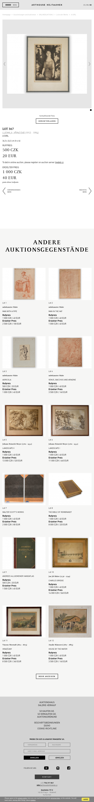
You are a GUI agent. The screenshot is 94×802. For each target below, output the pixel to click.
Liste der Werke (62, 14)
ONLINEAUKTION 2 (46, 14)
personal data (55, 798)
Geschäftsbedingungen (47, 722)
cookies (32, 800)
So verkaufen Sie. (47, 713)
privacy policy (22, 798)
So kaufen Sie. (47, 711)
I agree (85, 799)
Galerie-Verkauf (47, 705)
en (87, 5)
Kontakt (47, 777)
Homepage (6, 14)
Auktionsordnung (47, 716)
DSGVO (47, 725)
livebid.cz (59, 162)
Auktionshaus (47, 702)
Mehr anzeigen (47, 676)
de (91, 5)
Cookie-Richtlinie (47, 728)
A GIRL (73, 14)
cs (84, 5)
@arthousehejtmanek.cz (47, 785)
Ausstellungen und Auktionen (24, 14)
